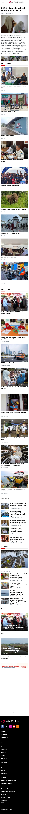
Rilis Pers (4, 773)
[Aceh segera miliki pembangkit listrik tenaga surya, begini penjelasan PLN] (5, 513)
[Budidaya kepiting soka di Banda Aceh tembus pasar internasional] (5, 506)
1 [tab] (9, 632)
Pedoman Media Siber (8, 791)
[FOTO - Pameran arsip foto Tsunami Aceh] (14, 428)
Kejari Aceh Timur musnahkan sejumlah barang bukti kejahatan (14, 110)
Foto (2, 609)
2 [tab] (12, 632)
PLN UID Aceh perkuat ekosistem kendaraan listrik (12, 280)
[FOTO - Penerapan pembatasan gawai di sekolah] (14, 377)
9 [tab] (23, 656)
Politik (3, 765)
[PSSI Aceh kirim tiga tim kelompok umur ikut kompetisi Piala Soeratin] (14, 175)
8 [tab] (20, 656)
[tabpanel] (14, 622)
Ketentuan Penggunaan (8, 780)
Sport (3, 755)
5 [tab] (19, 632)
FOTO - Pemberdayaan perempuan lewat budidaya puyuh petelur (12, 464)
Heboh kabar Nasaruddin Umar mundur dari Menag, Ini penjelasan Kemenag (18, 522)
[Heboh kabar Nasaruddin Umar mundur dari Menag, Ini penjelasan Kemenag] (5, 523)
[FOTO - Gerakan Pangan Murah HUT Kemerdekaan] (14, 302)
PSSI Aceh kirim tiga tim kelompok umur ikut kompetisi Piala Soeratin (14, 184)
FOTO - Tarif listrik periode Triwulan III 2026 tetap (13, 413)
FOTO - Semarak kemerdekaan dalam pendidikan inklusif (13, 338)
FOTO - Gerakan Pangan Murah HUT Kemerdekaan (12, 312)
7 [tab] (18, 656)
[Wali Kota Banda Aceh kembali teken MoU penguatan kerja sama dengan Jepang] (5, 538)
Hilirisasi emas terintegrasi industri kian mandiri (14, 707)
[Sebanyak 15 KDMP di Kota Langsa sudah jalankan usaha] (14, 125)
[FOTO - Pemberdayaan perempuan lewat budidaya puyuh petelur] (14, 453)
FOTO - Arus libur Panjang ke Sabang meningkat (13, 490)
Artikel (3, 770)
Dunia (3, 768)
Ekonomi (4, 758)
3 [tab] (14, 632)
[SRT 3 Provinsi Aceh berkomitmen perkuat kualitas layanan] (14, 247)
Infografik (4, 658)
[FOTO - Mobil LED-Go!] (14, 353)
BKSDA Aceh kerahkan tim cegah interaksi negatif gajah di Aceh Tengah (13, 208)
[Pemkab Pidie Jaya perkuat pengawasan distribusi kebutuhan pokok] (14, 149)
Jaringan (3, 777)
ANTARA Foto (5, 797)
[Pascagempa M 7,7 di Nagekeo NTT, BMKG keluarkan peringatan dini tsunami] (5, 601)
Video (3, 634)
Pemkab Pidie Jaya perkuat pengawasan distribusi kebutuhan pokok (12, 159)
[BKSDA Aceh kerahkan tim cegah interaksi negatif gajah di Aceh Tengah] (14, 199)
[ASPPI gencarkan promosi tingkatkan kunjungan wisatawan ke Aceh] (14, 223)
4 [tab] (17, 632)
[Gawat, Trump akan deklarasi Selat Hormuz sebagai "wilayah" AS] (5, 593)
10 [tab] (25, 656)
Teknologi (4, 749)
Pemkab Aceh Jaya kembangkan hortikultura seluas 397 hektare (18, 530)
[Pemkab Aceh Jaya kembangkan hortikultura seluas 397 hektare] (5, 530)
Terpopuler (5, 499)
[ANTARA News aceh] (16, 2)
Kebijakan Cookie (6, 786)
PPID (2, 803)
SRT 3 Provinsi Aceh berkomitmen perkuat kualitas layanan (12, 256)
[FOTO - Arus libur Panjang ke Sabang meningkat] (14, 479)
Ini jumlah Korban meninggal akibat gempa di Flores (18, 584)
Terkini (3, 731)
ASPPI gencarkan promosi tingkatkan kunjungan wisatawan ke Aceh (13, 232)
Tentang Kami (5, 789)
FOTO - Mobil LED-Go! (8, 363)
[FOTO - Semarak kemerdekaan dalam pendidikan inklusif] (14, 327)
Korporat (4, 800)
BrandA (3, 794)
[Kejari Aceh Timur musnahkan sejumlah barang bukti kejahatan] (14, 102)
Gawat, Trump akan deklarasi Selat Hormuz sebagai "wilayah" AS (17, 592)
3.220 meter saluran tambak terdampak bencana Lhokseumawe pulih (14, 650)
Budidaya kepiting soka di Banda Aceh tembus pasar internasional (18, 505)
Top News (4, 546)
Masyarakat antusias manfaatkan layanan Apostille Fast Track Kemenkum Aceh (14, 86)
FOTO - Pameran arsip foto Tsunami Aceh (13, 438)
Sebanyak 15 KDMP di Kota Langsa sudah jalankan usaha (12, 134)
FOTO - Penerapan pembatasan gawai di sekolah (14, 387)
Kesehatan (4, 762)
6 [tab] (16, 656)
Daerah (3, 747)
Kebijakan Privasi (6, 783)
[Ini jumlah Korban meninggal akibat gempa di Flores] (5, 585)
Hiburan (3, 752)
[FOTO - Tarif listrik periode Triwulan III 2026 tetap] (14, 402)
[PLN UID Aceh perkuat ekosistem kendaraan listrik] (14, 271)
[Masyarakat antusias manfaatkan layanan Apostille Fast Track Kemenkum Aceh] (14, 76)
